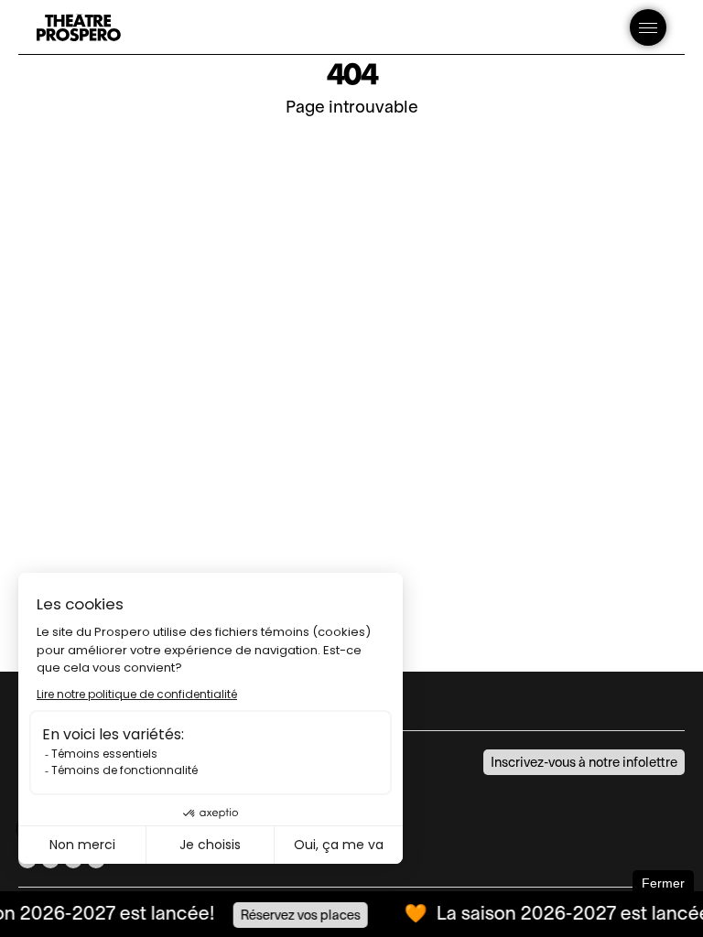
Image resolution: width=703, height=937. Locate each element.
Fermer (663, 883)
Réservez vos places (295, 915)
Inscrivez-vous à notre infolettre (584, 762)
